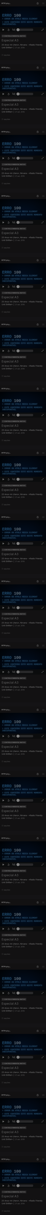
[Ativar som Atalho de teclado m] (13, 1212)
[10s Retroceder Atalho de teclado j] (8, 1212)
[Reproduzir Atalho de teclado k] (3, 1212)
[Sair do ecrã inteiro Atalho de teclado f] (42, 1212)
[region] (23, 607)
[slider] (25, 1212)
